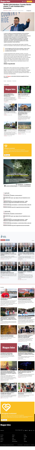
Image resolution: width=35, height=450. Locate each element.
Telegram (9, 76)
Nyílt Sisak (2, 439)
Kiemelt (2, 436)
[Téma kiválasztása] (23, 1)
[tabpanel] (17, 262)
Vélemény (2, 438)
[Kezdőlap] (5, 1)
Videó (13, 438)
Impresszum (2, 430)
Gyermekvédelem (14, 441)
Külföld (13, 436)
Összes (29, 84)
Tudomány (25, 441)
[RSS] (33, 430)
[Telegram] (30, 430)
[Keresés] (25, 1)
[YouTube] (26, 430)
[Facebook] (24, 430)
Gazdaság (9, 10)
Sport (24, 439)
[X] (28, 430)
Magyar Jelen (5, 10)
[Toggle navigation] (33, 1)
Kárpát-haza (14, 439)
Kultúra (25, 438)
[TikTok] (32, 430)
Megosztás (29, 10)
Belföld (2, 441)
